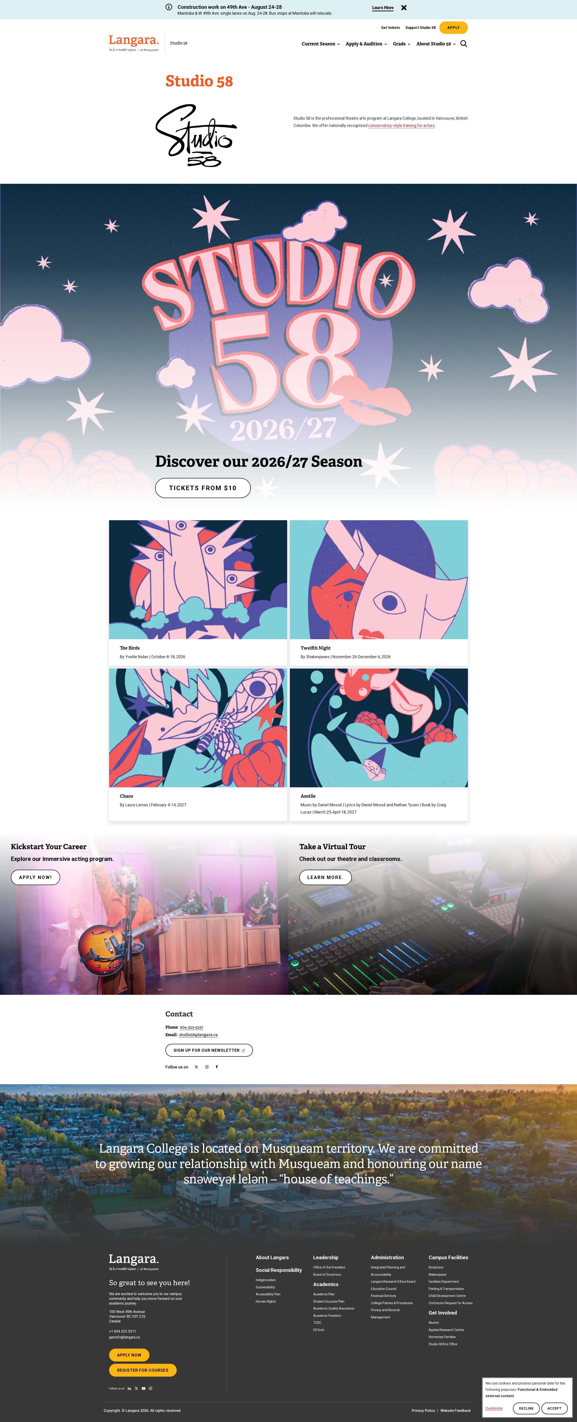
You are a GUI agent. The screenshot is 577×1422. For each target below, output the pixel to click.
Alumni (434, 1322)
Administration (387, 1257)
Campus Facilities (448, 1257)
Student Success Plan (328, 1301)
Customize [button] (494, 1408)
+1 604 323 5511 (122, 1331)
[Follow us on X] (136, 1388)
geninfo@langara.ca (124, 1337)
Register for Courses (143, 1370)
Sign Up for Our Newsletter (208, 1052)
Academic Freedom (327, 1315)
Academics (326, 1284)
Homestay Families (442, 1337)
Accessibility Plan (268, 1294)
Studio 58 (178, 43)
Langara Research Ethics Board (393, 1281)
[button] (321, 44)
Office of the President (329, 1267)
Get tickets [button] (390, 29)
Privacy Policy (423, 1410)
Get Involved (443, 1313)
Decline (526, 1408)
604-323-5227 (191, 1027)
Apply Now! (35, 877)
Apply (453, 28)
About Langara (272, 1257)
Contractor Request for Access (451, 1303)
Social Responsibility (279, 1270)
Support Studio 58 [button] (420, 28)
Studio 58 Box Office (443, 1344)
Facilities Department (444, 1281)
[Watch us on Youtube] (143, 1388)
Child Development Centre (447, 1296)
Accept (554, 1408)
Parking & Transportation (446, 1289)
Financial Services (383, 1296)
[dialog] (527, 1397)
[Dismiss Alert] (404, 7)
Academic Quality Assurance (333, 1308)
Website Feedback (455, 1410)
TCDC (317, 1322)
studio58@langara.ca (198, 1034)
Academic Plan (324, 1294)
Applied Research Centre (446, 1330)
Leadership (325, 1257)
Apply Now (129, 1355)
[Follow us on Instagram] (150, 1388)
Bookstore (436, 1267)
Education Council (383, 1289)
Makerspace (437, 1274)
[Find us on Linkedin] (129, 1388)
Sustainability (265, 1287)
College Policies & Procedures (392, 1303)
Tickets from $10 (203, 488)
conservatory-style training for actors (401, 125)
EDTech (318, 1330)
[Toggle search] (464, 43)
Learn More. (325, 877)
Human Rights (266, 1301)
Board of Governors (327, 1274)
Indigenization (266, 1280)
